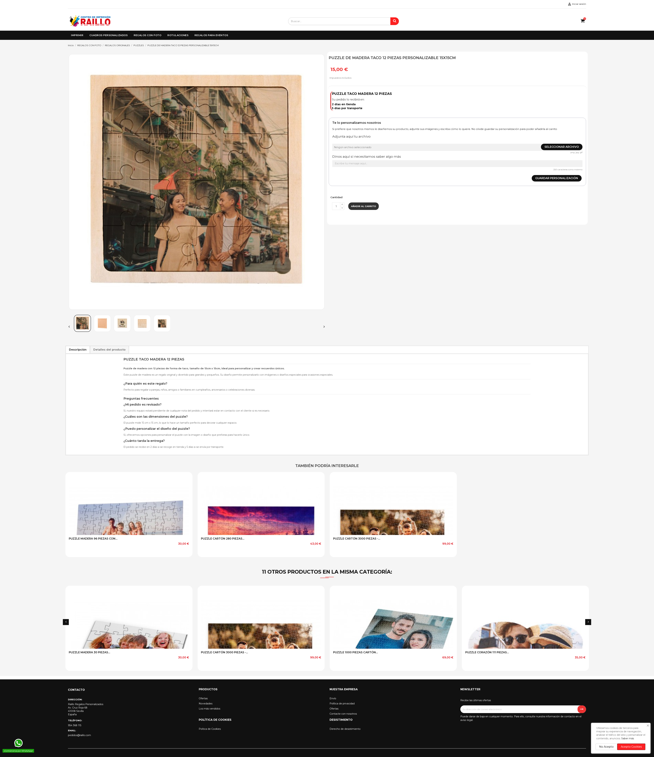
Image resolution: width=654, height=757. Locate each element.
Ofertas (203, 698)
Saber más (627, 738)
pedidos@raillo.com (79, 735)
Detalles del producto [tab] (109, 349)
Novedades (205, 703)
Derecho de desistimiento (345, 728)
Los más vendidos (209, 708)
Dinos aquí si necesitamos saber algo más (366, 156)
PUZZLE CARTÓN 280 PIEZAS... (222, 538)
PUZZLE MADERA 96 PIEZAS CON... (93, 538)
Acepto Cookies (631, 746)
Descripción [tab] (78, 349)
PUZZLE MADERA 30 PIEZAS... (89, 652)
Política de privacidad (342, 703)
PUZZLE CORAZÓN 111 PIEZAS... (487, 652)
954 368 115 (74, 725)
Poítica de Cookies (210, 728)
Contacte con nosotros (343, 713)
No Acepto (606, 746)
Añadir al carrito (363, 206)
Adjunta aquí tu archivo (351, 136)
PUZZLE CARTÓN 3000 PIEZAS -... (356, 538)
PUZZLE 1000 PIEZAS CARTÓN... (355, 652)
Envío (333, 698)
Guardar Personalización (556, 178)
